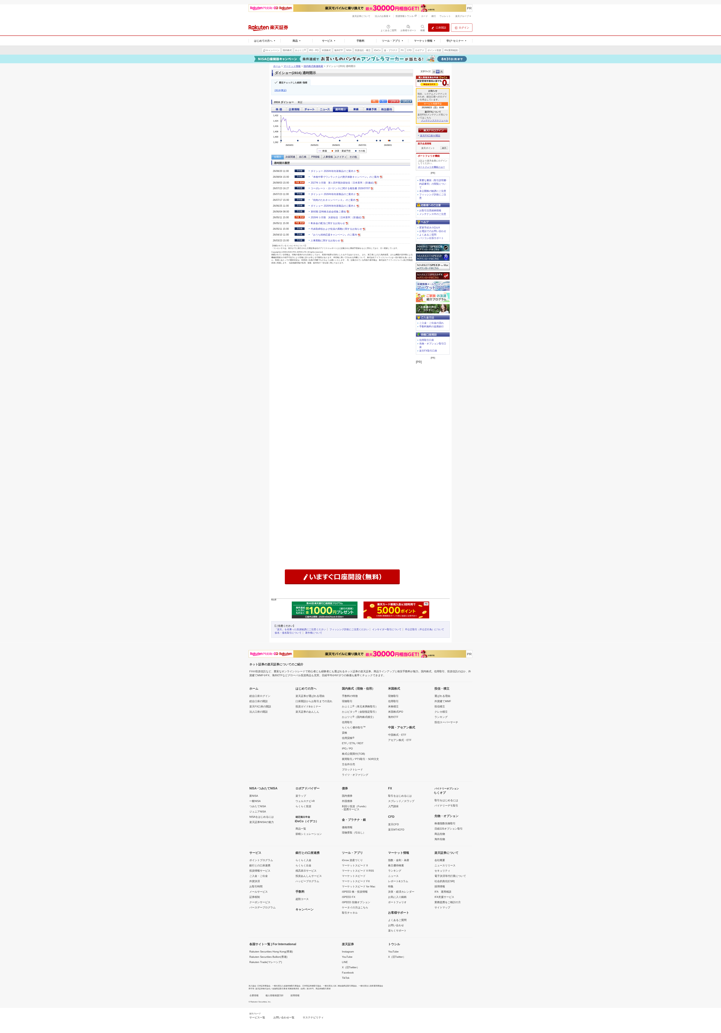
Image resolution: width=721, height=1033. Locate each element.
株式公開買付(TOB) (353, 753)
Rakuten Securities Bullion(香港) (268, 956)
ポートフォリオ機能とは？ (431, 167)
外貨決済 (254, 881)
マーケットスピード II (355, 865)
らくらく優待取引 (354, 727)
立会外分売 (348, 764)
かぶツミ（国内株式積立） (358, 716)
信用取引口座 (426, 340)
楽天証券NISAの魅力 (261, 822)
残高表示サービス (306, 870)
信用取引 (347, 722)
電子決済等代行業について (450, 875)
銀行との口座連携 (259, 865)
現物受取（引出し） (354, 832)
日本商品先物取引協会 (311, 986)
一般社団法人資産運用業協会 (371, 986)
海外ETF (393, 716)
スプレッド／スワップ (401, 801)
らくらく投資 (303, 806)
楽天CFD (393, 824)
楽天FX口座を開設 (430, 135)
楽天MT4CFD (396, 829)
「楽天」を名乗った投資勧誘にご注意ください (300, 629)
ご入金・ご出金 (258, 875)
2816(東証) (281, 90)
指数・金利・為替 (398, 860)
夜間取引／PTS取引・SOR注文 (360, 758)
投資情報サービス (259, 870)
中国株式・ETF (397, 734)
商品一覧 (301, 828)
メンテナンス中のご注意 (432, 214)
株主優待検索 (396, 865)
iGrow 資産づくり (352, 860)
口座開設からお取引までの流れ (314, 701)
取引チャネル (350, 912)
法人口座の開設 (258, 711)
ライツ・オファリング (355, 774)
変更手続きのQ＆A (429, 227)
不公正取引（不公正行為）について (424, 629)
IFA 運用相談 (442, 891)
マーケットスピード (354, 875)
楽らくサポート (397, 930)
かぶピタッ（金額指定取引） (360, 711)
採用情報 (439, 886)
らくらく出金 (303, 865)
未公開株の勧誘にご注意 (432, 191)
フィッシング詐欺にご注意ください (349, 629)
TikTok (345, 977)
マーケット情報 (292, 66)
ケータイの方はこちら (355, 907)
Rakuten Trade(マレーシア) (265, 962)
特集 (390, 886)
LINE (345, 962)
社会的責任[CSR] (444, 881)
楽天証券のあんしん (307, 711)
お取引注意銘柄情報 (430, 210)
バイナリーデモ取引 (446, 805)
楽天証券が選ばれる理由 (310, 695)
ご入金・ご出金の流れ (431, 322)
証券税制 (254, 896)
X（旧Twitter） (350, 967)
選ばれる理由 (442, 695)
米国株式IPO (395, 711)
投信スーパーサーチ (446, 722)
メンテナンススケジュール (434, 120)
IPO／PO (347, 748)
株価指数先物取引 (445, 823)
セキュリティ (442, 870)
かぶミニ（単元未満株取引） (360, 706)
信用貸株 (348, 737)
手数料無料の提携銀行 (431, 326)
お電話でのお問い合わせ (432, 231)
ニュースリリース (445, 865)
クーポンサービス (259, 902)
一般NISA (255, 801)
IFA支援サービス (444, 896)
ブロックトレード (352, 769)
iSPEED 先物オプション (356, 902)
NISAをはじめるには (261, 816)
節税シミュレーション (309, 833)
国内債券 (347, 795)
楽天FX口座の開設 (260, 706)
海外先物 (439, 839)
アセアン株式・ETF (400, 740)
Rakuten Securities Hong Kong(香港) (271, 951)
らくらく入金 (303, 860)
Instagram (348, 951)
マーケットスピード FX (356, 881)
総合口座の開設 (258, 701)
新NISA (253, 795)
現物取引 (347, 701)
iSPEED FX (348, 896)
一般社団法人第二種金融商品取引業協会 (340, 986)
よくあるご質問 (427, 234)
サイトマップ (442, 907)
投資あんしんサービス (309, 875)
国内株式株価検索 (313, 66)
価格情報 (347, 827)
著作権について (313, 632)
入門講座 (393, 806)
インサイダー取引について (386, 629)
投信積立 (439, 706)
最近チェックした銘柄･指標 (293, 82)
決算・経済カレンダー (401, 891)
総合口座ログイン (259, 695)
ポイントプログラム (261, 860)
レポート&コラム (398, 881)
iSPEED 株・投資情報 (355, 891)
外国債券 (347, 801)
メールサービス (258, 891)
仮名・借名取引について (288, 632)
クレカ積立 (441, 711)
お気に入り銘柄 (397, 896)
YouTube (347, 956)
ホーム (277, 66)
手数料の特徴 (350, 695)
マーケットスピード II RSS (358, 870)
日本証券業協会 (263, 986)
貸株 (344, 732)
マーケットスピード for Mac (358, 886)
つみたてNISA (257, 806)
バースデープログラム (262, 907)
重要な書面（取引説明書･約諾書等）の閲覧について (433, 184)
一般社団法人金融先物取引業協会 (286, 986)
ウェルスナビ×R (305, 801)
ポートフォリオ (397, 902)
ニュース (393, 875)
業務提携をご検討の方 (447, 902)
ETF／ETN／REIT (353, 743)
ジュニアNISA (257, 811)
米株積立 (393, 706)
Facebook (348, 972)
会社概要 (439, 860)
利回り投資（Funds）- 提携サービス (355, 808)
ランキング (441, 716)
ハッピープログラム (307, 881)
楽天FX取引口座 (428, 350)
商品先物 (439, 833)
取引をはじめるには (400, 795)
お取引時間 (255, 886)
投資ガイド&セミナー (308, 706)
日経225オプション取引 (448, 828)
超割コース (302, 898)
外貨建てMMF (442, 701)
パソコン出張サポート (431, 238)
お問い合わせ (396, 925)
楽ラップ (301, 795)
